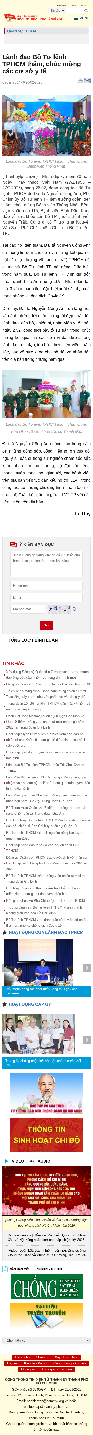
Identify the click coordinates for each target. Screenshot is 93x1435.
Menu (84, 18)
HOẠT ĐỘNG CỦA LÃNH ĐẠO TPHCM (46, 932)
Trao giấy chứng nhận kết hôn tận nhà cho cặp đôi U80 (43, 1063)
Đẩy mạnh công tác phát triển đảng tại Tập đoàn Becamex (41, 991)
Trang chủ (22, 1357)
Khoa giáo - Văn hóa (56, 1369)
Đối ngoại (28, 1369)
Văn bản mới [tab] (19, 1269)
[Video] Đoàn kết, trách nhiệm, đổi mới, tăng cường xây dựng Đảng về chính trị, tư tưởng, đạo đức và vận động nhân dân (47, 1253)
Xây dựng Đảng (66, 1357)
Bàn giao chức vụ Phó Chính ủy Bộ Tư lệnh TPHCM (45, 901)
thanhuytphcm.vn (39, 1424)
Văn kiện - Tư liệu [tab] (48, 1269)
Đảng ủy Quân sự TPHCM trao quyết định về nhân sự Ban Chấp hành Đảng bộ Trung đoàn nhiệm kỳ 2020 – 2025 (46, 863)
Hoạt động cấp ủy (30, 1004)
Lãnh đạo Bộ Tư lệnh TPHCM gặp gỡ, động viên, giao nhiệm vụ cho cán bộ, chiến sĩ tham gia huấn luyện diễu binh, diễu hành (48, 783)
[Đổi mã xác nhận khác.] (74, 609)
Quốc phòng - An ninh (69, 1363)
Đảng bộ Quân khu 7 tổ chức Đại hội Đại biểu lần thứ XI (48, 684)
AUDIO (44, 1161)
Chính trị (42, 1357)
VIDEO (18, 1161)
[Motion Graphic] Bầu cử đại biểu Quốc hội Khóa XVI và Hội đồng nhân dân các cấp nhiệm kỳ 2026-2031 (47, 1238)
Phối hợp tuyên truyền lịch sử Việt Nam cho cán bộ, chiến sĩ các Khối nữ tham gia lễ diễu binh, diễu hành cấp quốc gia (46, 739)
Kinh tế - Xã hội (35, 1363)
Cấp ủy (12, 1363)
